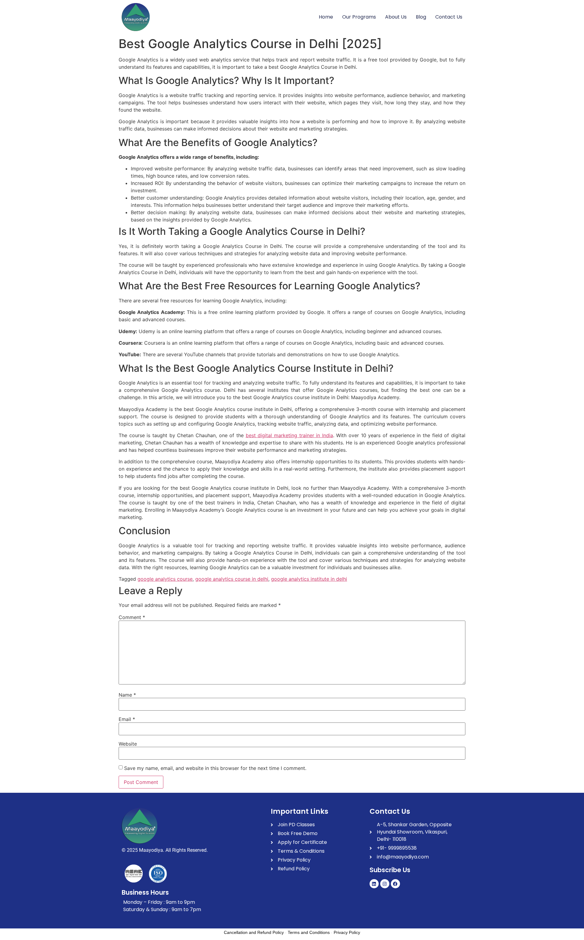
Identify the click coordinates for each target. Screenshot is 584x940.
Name (127, 694)
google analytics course (165, 579)
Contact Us (448, 16)
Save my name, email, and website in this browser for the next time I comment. (215, 768)
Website (128, 743)
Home (326, 16)
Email (127, 719)
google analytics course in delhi (231, 579)
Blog (421, 16)
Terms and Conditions (309, 932)
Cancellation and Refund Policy (254, 932)
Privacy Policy (347, 932)
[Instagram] (384, 883)
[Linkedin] (374, 883)
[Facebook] (395, 883)
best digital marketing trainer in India (289, 435)
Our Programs (359, 16)
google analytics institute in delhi (309, 579)
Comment (132, 617)
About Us (396, 16)
